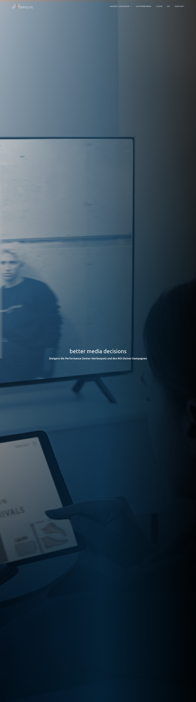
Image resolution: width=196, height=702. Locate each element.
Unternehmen (143, 6)
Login (159, 6)
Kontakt (180, 6)
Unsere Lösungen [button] (120, 6)
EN (168, 6)
